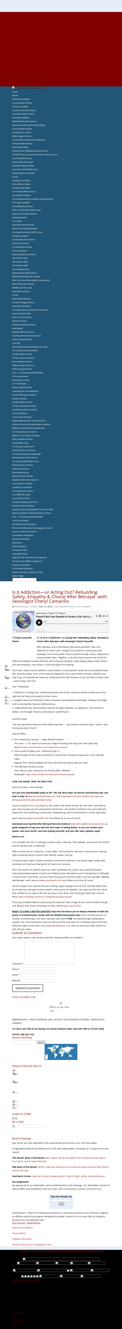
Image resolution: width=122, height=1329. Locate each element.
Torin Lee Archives (20, 376)
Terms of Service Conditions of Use (27, 572)
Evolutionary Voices (21, 380)
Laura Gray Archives (21, 498)
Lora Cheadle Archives (22, 158)
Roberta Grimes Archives (23, 332)
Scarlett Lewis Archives (22, 354)
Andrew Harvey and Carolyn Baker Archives (31, 424)
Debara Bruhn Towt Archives (24, 457)
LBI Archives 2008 (20, 265)
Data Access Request (22, 1227)
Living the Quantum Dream (24, 405)
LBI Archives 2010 (20, 258)
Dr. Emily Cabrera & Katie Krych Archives (29, 310)
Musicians (61, 63)
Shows (15, 95)
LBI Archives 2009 (20, 261)
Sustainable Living (20, 442)
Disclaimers (17, 542)
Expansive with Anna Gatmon (25, 479)
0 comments (85, 606)
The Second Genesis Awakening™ (26, 454)
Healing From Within (21, 180)
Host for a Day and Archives (24, 531)
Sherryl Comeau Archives (23, 505)
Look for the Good (20, 243)
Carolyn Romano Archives (23, 239)
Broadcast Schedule (21, 539)
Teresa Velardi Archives (22, 143)
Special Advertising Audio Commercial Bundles (61, 20)
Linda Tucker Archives (21, 417)
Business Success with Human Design (28, 125)
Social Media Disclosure (22, 568)
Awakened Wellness (21, 117)
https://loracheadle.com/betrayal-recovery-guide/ (50, 774)
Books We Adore (61, 27)
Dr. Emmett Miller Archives (24, 191)
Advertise (61, 17)
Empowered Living (20, 472)
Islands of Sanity (19, 398)
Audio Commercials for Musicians (61, 74)
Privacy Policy (18, 1233)
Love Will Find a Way (21, 494)
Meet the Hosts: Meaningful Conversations (31, 280)
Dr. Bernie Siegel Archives (23, 302)
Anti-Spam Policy (19, 550)
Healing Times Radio (21, 187)
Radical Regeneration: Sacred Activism (29, 420)
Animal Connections (21, 99)
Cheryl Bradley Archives (22, 206)
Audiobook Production (61, 31)
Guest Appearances (20, 269)
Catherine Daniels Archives (24, 324)
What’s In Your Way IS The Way (25, 435)
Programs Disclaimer (21, 565)
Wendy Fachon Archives (22, 465)
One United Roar (19, 413)
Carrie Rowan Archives (22, 247)
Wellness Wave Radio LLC (23, 365)
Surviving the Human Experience (26, 335)
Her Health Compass (21, 195)
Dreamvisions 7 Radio (26, 606)
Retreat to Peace (19, 321)
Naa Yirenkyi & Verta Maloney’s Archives (29, 346)
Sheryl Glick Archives (21, 184)
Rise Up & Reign (37, 805)
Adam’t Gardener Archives (23, 450)
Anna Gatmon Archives (22, 483)
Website (16, 980)
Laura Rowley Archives (22, 102)
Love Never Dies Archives (23, 114)
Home (15, 91)
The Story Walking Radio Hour (25, 461)
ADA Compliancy (19, 546)
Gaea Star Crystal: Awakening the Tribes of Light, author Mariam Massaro (68, 1176)
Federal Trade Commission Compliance (29, 557)
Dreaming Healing (20, 147)
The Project (17, 221)
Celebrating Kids (19, 217)
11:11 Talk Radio (19, 383)
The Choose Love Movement (25, 350)
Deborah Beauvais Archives (24, 254)
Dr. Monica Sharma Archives (24, 431)
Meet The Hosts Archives (23, 284)
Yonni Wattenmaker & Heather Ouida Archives (32, 199)
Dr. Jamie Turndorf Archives (24, 110)
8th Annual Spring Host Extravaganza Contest (32, 528)
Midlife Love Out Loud (22, 287)
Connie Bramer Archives (22, 491)
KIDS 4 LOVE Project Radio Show (26, 210)
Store (61, 81)
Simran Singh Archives (22, 387)
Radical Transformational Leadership (28, 428)
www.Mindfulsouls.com (58, 925)
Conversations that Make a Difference (29, 139)
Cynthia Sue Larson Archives (24, 409)
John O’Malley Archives (22, 361)
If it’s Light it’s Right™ (21, 202)
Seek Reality (17, 328)
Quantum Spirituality (21, 313)
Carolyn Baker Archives (22, 402)
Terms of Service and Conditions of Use (31, 1244)
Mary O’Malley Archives (22, 439)
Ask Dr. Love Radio (20, 106)
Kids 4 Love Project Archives (24, 213)
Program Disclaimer (22, 1238)
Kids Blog (61, 52)
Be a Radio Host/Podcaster (24, 524)
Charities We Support (61, 56)
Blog (61, 49)
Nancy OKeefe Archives (22, 128)
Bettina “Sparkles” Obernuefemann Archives (31, 513)
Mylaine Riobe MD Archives (24, 121)
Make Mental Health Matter (24, 273)
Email (15, 974)
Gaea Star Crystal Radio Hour (25, 169)
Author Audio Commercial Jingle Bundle (61, 35)
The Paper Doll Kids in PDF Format (27, 232)
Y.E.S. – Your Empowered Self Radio (27, 372)
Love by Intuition (19, 250)
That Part (16, 343)
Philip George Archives (22, 369)
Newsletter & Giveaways (61, 24)
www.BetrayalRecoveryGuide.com (87, 823)
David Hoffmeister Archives (24, 394)
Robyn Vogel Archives (21, 136)
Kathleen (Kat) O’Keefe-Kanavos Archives (30, 150)
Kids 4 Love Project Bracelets (24, 228)
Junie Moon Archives (21, 291)
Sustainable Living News (22, 535)
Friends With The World (22, 162)
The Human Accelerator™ (23, 446)
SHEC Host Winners (20, 468)
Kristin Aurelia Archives (22, 339)
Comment (18, 963)
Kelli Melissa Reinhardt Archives (26, 276)
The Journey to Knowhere (23, 358)
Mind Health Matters (21, 298)
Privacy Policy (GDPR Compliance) (27, 561)
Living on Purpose (20, 236)
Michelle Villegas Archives (23, 165)
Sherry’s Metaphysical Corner (25, 502)
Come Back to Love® (21, 132)
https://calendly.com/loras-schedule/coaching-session (45, 896)
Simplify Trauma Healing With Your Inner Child (32, 509)
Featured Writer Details (61, 42)
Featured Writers (61, 38)
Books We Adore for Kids (61, 45)
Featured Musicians (61, 66)
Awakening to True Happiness (25, 391)
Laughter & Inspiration (22, 487)
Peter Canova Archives (22, 317)
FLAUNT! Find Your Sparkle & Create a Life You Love (34, 154)
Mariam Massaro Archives (23, 173)
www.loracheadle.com (38, 818)
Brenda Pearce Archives (22, 476)
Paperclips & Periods (21, 306)
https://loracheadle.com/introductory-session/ (45, 747)
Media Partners (61, 59)
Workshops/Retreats (61, 77)
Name (16, 969)
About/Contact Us (61, 13)
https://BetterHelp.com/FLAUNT (66, 905)
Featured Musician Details (61, 70)
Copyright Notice (19, 553)
